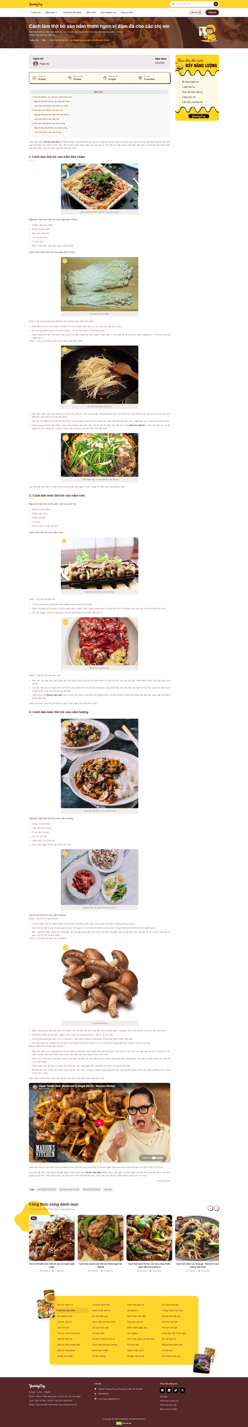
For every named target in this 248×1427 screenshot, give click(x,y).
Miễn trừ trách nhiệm (168, 1409)
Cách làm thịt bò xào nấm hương (47, 132)
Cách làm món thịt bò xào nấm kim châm (51, 106)
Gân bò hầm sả (64, 1339)
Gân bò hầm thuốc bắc (68, 1344)
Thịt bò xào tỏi (64, 1322)
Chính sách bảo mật (168, 1405)
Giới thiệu (164, 1397)
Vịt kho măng (98, 1356)
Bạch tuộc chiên (100, 1350)
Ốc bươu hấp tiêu (170, 1304)
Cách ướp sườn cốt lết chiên (141, 1339)
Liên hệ (194, 12)
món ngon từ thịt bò (47, 1189)
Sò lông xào (133, 1344)
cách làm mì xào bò (50, 486)
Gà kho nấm (98, 1333)
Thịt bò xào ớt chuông (68, 1333)
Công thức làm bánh (72, 12)
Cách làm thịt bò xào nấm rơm (46, 119)
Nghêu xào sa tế (135, 1350)
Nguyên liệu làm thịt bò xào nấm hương (50, 128)
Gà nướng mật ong (171, 1356)
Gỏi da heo (167, 1350)
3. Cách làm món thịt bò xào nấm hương (48, 123)
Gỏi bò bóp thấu (67, 1310)
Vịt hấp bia (132, 1310)
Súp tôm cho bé (135, 1322)
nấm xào (108, 1189)
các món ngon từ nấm (69, 1189)
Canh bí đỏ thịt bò (101, 1310)
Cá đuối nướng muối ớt (103, 1339)
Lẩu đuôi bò (63, 1327)
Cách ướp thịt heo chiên (104, 1322)
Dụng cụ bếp (127, 12)
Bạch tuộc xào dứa (136, 1316)
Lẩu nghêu (132, 1333)
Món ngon (50, 12)
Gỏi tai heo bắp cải (171, 1316)
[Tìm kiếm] (216, 4)
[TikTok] (175, 1390)
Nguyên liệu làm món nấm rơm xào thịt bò (51, 114)
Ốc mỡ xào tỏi (169, 1339)
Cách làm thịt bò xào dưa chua (44, 1167)
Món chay (91, 12)
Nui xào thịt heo (170, 1322)
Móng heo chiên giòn (172, 1344)
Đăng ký (212, 12)
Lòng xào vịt (188, 96)
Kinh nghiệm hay (108, 12)
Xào (44, 40)
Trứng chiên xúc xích (172, 1310)
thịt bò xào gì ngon (91, 1189)
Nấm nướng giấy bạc (137, 1327)
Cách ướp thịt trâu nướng (104, 1344)
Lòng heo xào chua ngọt (174, 1333)
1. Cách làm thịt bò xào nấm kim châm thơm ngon (52, 97)
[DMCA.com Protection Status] (124, 1423)
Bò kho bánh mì (190, 81)
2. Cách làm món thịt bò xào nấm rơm (47, 110)
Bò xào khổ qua (100, 1316)
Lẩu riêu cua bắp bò (192, 102)
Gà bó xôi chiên (65, 1356)
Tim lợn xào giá (169, 1327)
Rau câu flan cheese (192, 91)
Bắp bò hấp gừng (65, 1350)
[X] (182, 1390)
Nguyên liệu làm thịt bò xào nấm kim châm (52, 101)
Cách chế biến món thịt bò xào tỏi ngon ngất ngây (53, 703)
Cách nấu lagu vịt (135, 1304)
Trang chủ (35, 12)
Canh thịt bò (188, 86)
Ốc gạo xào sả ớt (135, 1356)
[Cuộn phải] (216, 1208)
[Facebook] (162, 1390)
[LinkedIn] (169, 1390)
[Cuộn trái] (210, 1208)
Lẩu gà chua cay (100, 1327)
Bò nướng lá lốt (64, 1316)
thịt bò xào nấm (51, 142)
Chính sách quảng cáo (169, 1401)
